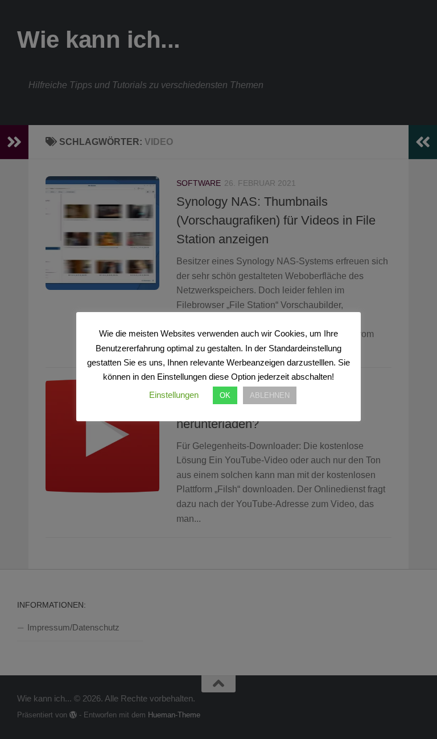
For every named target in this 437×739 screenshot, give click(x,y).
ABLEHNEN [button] (270, 395)
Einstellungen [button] (174, 395)
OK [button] (225, 395)
